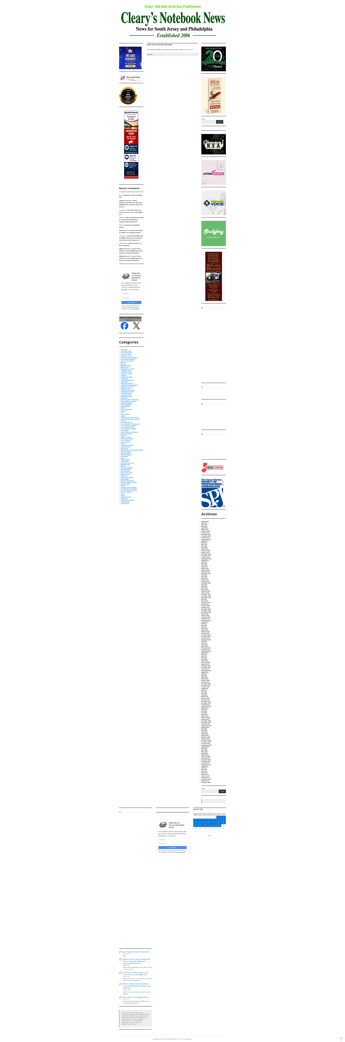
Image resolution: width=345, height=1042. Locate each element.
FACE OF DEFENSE (126, 409)
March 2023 (205, 580)
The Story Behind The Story (129, 490)
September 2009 (206, 726)
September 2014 (206, 640)
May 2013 (204, 657)
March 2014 (204, 646)
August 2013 (205, 653)
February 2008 (205, 756)
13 (209, 823)
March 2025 (204, 549)
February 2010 (205, 717)
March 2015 (204, 630)
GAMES (123, 416)
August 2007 (205, 766)
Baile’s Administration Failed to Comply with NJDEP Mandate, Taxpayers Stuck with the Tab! (131, 220)
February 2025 (205, 550)
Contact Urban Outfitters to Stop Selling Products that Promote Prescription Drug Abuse (131, 251)
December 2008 (206, 740)
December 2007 (206, 760)
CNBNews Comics (126, 388)
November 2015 (206, 617)
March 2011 (204, 696)
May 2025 (204, 546)
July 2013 (204, 654)
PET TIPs (123, 466)
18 (200, 825)
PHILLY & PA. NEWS (126, 473)
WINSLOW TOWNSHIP (127, 500)
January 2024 (205, 572)
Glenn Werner (123, 230)
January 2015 (205, 633)
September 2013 (206, 651)
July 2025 (204, 542)
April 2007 (204, 773)
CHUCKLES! (124, 379)
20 (209, 825)
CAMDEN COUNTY (126, 372)
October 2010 (205, 704)
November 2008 (206, 742)
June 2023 (204, 575)
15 (218, 823)
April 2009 (204, 734)
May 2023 (204, 576)
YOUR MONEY (125, 503)
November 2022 (206, 583)
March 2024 (205, 568)
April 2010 (204, 714)
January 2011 (205, 700)
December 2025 (206, 534)
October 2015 (205, 619)
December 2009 (206, 721)
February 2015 (205, 632)
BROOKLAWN (125, 367)
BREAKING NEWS (126, 366)
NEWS (122, 458)
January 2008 (205, 758)
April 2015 (204, 628)
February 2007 (205, 776)
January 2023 (205, 581)
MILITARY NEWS (126, 452)
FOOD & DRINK (125, 414)
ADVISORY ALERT (126, 351)
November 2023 (206, 573)
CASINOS (123, 375)
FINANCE (123, 411)
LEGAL (123, 443)
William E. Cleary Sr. (125, 200)
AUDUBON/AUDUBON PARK (129, 357)
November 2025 (206, 536)
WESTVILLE (124, 499)
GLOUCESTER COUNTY (128, 427)
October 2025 (205, 538)
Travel (123, 494)
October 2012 (205, 669)
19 (204, 825)
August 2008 (205, 747)
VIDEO (123, 495)
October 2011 (205, 687)
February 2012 (205, 680)
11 (200, 823)
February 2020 (205, 606)
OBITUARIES (124, 461)
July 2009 (204, 729)
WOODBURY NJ (125, 502)
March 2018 (204, 614)
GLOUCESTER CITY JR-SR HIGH (130, 424)
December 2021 (206, 594)
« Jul (209, 835)
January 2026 (205, 533)
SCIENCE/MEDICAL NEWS (129, 482)
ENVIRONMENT (125, 406)
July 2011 (204, 690)
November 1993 (206, 782)
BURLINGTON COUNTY (127, 369)
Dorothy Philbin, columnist (128, 401)
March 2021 (204, 601)
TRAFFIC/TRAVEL (126, 492)
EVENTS (123, 408)
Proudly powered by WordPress (162, 1039)
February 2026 (205, 531)
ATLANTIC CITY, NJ (126, 356)
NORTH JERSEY (125, 460)
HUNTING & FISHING (127, 439)
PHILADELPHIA (125, 471)
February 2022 (205, 591)
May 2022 (204, 586)
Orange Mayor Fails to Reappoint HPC (137, 952)
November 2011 (206, 685)
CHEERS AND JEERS (127, 377)
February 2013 (205, 662)
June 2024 (204, 563)
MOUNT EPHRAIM (126, 455)
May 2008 (204, 751)
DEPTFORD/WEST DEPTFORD (130, 400)
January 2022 (205, 593)
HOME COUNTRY (126, 437)
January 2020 (205, 607)
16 (223, 823)
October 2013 (205, 649)
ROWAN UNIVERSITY (127, 477)
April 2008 (204, 753)
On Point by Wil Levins (127, 463)
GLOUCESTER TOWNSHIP (128, 429)
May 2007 (204, 771)
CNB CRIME (124, 382)
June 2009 (204, 730)
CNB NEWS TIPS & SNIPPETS (129, 385)
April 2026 (204, 528)
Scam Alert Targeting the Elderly (138, 997)
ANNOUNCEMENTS (126, 353)
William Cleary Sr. (124, 249)
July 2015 (204, 623)
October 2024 (205, 557)
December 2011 (206, 683)
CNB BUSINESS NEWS (127, 380)
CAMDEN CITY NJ (126, 370)
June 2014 (204, 643)
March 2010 (204, 716)
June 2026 (204, 525)
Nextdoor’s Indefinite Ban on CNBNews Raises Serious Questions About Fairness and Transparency (131, 238)
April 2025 (204, 547)
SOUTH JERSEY (125, 484)
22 (218, 825)
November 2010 (206, 703)
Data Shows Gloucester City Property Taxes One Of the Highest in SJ (131, 212)
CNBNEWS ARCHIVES (127, 387)
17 (195, 825)
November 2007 (206, 761)
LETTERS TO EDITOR (127, 445)
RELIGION (124, 476)
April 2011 (204, 695)
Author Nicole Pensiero (127, 361)
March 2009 (205, 735)
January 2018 (205, 615)
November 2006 (206, 779)
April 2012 (204, 677)
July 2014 (204, 641)
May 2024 (204, 565)
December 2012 (206, 666)
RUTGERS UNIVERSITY (127, 481)
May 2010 (204, 713)
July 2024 (204, 562)
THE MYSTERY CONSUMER (129, 489)
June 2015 (204, 625)
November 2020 (206, 602)
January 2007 (205, 777)
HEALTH (123, 435)
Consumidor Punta (126, 395)
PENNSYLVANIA (125, 464)
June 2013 (204, 656)
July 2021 (204, 599)
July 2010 (204, 709)
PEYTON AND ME (126, 469)
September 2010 (206, 706)
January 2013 (205, 664)
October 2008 (205, 743)
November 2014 (206, 636)
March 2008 (205, 755)
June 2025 (204, 544)
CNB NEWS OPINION (127, 383)
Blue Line (123, 364)
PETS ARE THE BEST (127, 468)
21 (214, 825)
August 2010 (205, 708)
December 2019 (206, 609)
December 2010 (206, 701)
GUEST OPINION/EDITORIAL (129, 432)
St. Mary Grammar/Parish (128, 487)
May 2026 (204, 526)
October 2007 (205, 763)
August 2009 (205, 727)
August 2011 (204, 688)
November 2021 (206, 596)
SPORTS (123, 486)
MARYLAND (124, 448)
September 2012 (206, 670)
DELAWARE (124, 398)
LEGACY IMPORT (126, 440)
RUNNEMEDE (125, 479)
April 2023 (204, 578)
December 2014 (206, 635)
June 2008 (204, 750)
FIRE (122, 413)
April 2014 (204, 644)
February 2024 (205, 570)
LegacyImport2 (125, 442)
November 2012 (206, 667)
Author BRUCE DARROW (128, 359)
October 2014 (205, 638)
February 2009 (205, 737)
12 (204, 823)
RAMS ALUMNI (125, 474)
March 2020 (205, 604)
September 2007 (206, 764)
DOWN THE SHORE (126, 403)
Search (203, 119)
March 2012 (204, 679)
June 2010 (204, 711)
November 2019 (206, 610)
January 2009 (205, 739)
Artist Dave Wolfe (126, 354)
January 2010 (205, 719)
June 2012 (204, 675)
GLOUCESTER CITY (126, 422)
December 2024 (206, 554)
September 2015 (206, 620)
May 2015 (204, 627)
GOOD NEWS (124, 430)
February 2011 (205, 698)
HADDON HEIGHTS (126, 434)
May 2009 (204, 732)
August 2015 (205, 622)
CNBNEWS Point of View (128, 390)
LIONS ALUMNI (125, 447)
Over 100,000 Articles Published (172, 6)
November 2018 (206, 612)
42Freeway (124, 349)
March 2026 (205, 529)
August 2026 (205, 521)
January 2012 (205, 682)
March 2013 (204, 661)
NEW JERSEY (124, 456)
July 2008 (204, 748)
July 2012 (204, 674)
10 (195, 823)
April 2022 (204, 588)
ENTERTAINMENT (126, 405)
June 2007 (204, 769)
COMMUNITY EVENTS (127, 392)
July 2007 (204, 768)
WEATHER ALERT (126, 497)
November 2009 (206, 722)
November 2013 (206, 648)
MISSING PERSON (126, 453)
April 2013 (204, 659)
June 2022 (204, 585)
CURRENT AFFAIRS (126, 396)
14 (214, 823)
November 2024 (206, 555)
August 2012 (205, 672)
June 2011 (204, 692)
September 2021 (206, 597)
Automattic (188, 1039)
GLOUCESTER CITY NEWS (128, 426)
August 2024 (205, 560)
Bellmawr (123, 362)
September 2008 (206, 745)
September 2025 (206, 539)
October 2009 (205, 724)
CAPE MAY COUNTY (127, 374)
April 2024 (204, 567)
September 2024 (206, 559)
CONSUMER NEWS (126, 393)
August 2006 (205, 781)
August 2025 (205, 541)
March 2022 (205, 589)
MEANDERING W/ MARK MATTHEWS (132, 450)
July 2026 (204, 523)
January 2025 (205, 552)
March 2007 (205, 774)
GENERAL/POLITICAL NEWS (129, 417)
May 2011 (204, 693)
